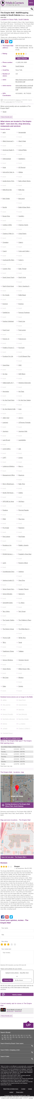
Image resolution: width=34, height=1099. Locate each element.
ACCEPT (25, 1098)
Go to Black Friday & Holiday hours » (11, 746)
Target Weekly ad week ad (14, 1009)
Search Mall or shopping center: (10, 1050)
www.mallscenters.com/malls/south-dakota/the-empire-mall (24, 87)
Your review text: (6, 949)
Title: (2, 934)
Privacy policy (19, 1092)
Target (4, 111)
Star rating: (4, 941)
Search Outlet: (4, 1056)
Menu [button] (31, 2)
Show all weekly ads (6, 117)
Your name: (4, 928)
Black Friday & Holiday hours (10, 1089)
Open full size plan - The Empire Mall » (14, 857)
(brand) (4, 136)
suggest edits (9, 101)
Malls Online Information (17, 1095)
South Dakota (19, 66)
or (17, 974)
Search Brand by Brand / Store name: (12, 1043)
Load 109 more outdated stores (11, 738)
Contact (23, 1089)
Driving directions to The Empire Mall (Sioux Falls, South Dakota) (17, 805)
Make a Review (22, 58)
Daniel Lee (18, 100)
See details (31, 1098)
